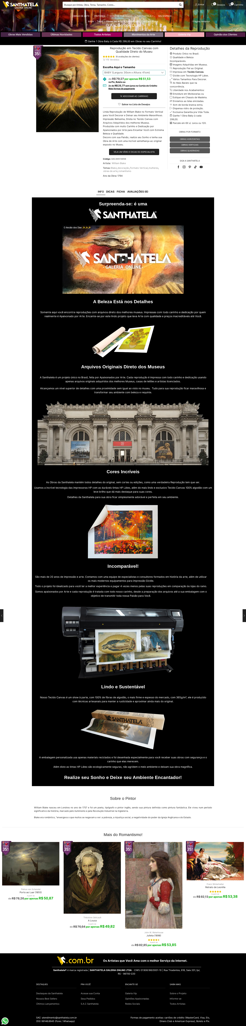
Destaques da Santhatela (49, 993)
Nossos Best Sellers (46, 998)
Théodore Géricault (92, 917)
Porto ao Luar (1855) (31, 892)
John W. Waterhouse (153, 932)
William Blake (119, 163)
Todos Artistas (102, 34)
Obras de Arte (81, 16)
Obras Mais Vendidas (20, 34)
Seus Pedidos (88, 998)
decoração (123, 168)
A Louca (92, 920)
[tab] (100, 191)
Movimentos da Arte (143, 34)
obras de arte (110, 171)
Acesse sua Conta (90, 993)
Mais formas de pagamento (121, 89)
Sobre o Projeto (178, 993)
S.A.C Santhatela (90, 1003)
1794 (120, 175)
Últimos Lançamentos (47, 1003)
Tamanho (129, 67)
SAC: (57, 1017)
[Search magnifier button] (180, 5)
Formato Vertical (139, 168)
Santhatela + (145, 16)
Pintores (99, 16)
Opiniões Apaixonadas (137, 998)
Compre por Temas (121, 16)
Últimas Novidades (61, 34)
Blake (114, 168)
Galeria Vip (184, 34)
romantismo (124, 171)
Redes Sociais (132, 1003)
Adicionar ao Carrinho (135, 96)
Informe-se (175, 998)
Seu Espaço (165, 16)
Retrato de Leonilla (215, 887)
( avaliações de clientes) (128, 56)
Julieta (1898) (153, 935)
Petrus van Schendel (30, 889)
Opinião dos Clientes (225, 34)
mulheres (153, 168)
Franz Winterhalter (215, 884)
